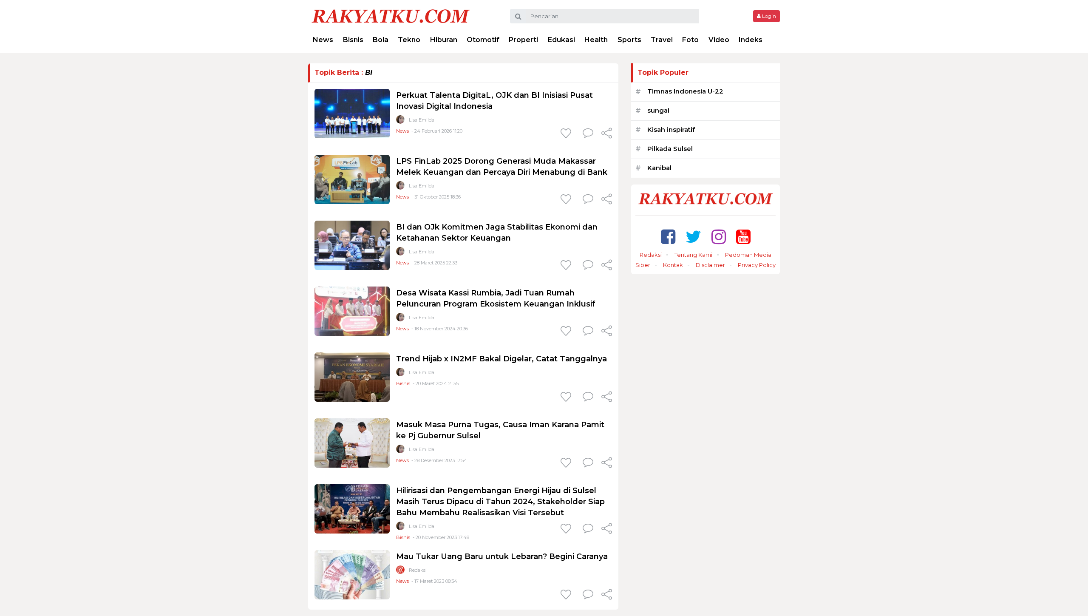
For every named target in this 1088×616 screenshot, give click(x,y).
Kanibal (659, 168)
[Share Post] (606, 134)
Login (768, 16)
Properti (523, 40)
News (323, 40)
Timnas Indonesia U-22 (685, 91)
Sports (629, 40)
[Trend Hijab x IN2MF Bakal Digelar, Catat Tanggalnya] (352, 376)
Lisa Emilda (421, 120)
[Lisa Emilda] (400, 121)
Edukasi (561, 40)
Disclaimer (710, 264)
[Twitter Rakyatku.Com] (693, 236)
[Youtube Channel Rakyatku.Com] (743, 236)
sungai (658, 110)
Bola (380, 40)
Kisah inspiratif (671, 129)
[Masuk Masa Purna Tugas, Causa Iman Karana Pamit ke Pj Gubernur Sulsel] (352, 442)
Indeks (750, 40)
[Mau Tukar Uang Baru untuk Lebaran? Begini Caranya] (352, 574)
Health (596, 40)
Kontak (673, 264)
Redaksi (418, 570)
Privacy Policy (757, 264)
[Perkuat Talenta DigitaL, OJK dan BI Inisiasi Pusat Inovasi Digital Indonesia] (352, 113)
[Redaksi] (400, 572)
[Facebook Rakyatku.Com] (668, 236)
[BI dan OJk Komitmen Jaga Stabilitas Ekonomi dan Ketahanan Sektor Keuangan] (352, 245)
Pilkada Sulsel (670, 149)
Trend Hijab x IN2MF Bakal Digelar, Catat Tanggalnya (501, 358)
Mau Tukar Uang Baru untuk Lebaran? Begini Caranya (502, 556)
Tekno (409, 40)
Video (718, 40)
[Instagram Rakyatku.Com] (718, 236)
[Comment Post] (588, 134)
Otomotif (483, 40)
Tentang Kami (693, 254)
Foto (690, 40)
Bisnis (353, 40)
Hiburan (443, 40)
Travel (662, 40)
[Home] (390, 15)
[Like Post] (567, 134)
